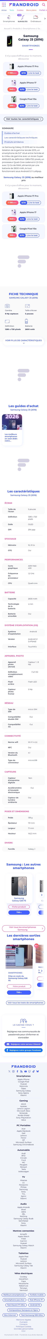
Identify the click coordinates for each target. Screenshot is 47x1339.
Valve (23, 1120)
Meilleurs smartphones (13, 1295)
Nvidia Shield (23, 1115)
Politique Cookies (23, 1326)
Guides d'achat (12, 133)
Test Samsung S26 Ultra (32, 1315)
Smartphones (29, 28)
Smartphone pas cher (14, 1300)
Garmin (23, 1241)
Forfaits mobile (37, 1295)
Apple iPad (23, 1256)
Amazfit (23, 1234)
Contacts (23, 1324)
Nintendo (23, 1113)
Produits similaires (14, 142)
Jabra (23, 1212)
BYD (23, 1156)
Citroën (23, 1158)
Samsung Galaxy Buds (23, 1218)
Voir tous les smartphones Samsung (22, 928)
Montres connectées (23, 1231)
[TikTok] (33, 1071)
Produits (17, 28)
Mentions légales (23, 1320)
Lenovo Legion (23, 1108)
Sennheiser (23, 1221)
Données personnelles (23, 1329)
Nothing (23, 1216)
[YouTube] (25, 1071)
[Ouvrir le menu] (4, 4)
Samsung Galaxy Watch (23, 1245)
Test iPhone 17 (36, 1300)
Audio (23, 1204)
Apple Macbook (23, 1131)
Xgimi (23, 1196)
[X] (9, 1071)
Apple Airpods (23, 1207)
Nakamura (23, 1286)
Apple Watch (23, 1236)
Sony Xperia (23, 1093)
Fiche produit (19, 907)
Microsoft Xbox (23, 1111)
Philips (23, 1187)
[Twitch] (29, 1071)
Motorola (24, 1086)
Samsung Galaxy (23, 1091)
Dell (23, 1133)
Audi (24, 1153)
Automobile (23, 1150)
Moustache (23, 1283)
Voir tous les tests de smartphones (25, 1003)
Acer (24, 1129)
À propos (23, 1322)
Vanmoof (24, 1290)
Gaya (23, 1281)
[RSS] (21, 1071)
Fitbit (23, 1239)
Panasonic (23, 1185)
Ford (23, 1160)
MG (23, 1162)
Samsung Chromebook (23, 1144)
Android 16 (35, 1305)
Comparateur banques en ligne (23, 1310)
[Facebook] (17, 1071)
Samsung (42, 28)
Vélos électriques (24, 1273)
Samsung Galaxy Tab (23, 1266)
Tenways (23, 1288)
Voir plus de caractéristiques (23, 340)
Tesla (23, 1169)
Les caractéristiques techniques (20, 137)
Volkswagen (23, 1171)
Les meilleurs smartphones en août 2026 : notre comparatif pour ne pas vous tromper (11, 437)
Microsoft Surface (23, 1142)
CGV (23, 1331)
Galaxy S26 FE (19, 900)
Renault (23, 1167)
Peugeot (23, 1165)
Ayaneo (23, 1106)
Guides (20, 10)
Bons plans (31, 10)
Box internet (10, 1315)
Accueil (7, 28)
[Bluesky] (37, 1071)
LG (23, 1182)
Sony (23, 1192)
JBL (23, 1214)
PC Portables (23, 1125)
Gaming (23, 1101)
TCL (23, 1194)
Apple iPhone (23, 1079)
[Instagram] (13, 1071)
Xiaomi (23, 1095)
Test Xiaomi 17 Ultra (16, 1305)
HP (23, 1140)
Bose (23, 1209)
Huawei (23, 1084)
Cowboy (23, 1277)
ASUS (23, 1104)
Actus (4, 10)
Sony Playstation (23, 1118)
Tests (12, 10)
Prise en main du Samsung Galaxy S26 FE (17, 978)
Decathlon (23, 1279)
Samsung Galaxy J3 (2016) (17, 177)
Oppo (23, 1088)
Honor (23, 1138)
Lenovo (23, 1135)
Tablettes (23, 1253)
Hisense (23, 1180)
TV (23, 1177)
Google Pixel (23, 1082)
